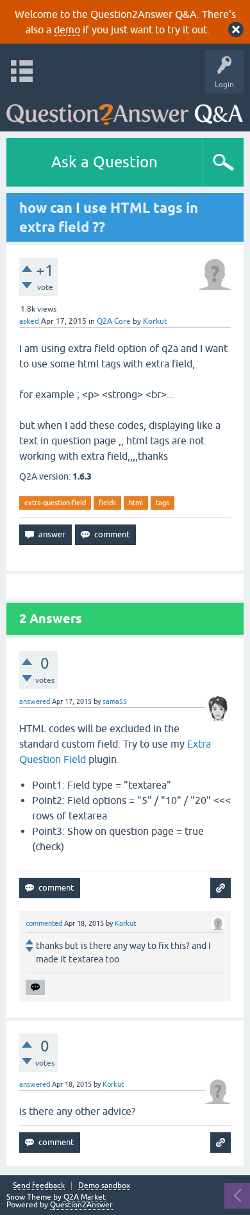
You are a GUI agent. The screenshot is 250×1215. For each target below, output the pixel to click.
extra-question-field (55, 503)
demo (67, 29)
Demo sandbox (104, 1186)
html (136, 503)
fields (107, 503)
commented (44, 923)
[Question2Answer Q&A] (124, 109)
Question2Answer (81, 1204)
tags (162, 503)
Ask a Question (104, 162)
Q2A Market (84, 1197)
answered (34, 701)
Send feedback (39, 1186)
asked (29, 321)
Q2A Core (114, 321)
